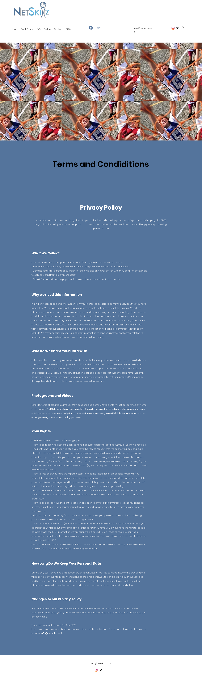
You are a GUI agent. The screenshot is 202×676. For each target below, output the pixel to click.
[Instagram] (173, 28)
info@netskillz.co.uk (51, 633)
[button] (183, 27)
